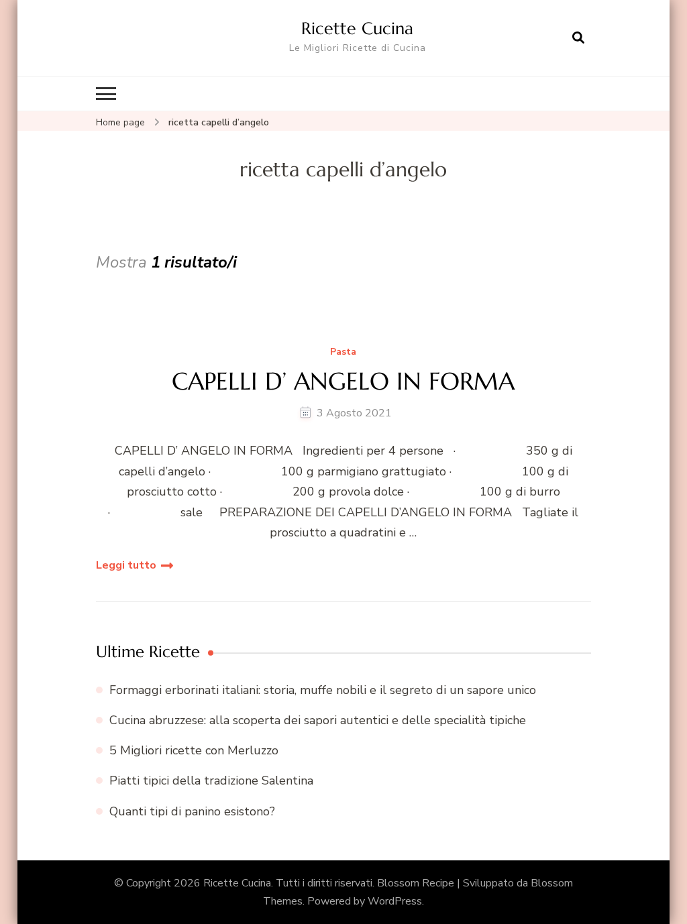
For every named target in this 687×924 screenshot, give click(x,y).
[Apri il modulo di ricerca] (578, 38)
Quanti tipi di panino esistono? (192, 811)
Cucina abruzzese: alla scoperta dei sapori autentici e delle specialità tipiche (317, 720)
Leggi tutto (126, 565)
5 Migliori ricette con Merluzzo (193, 750)
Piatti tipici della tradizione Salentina (211, 780)
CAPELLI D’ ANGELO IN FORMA (343, 381)
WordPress (395, 901)
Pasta (343, 352)
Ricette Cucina (357, 28)
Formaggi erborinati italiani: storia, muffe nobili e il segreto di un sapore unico (322, 690)
